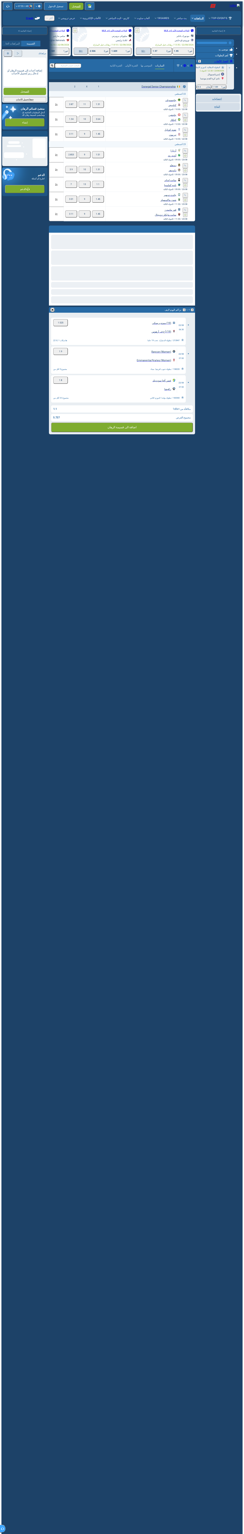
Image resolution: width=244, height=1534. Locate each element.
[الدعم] (8, 6)
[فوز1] (98, 110)
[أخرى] (57, 78)
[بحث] (52, 65)
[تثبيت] (185, 106)
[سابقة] (199, 59)
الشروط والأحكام (37, 103)
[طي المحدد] (203, 110)
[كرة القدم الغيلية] (185, 65)
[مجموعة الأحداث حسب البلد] (198, 110)
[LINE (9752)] (191, 65)
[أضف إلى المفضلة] (137, 30)
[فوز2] (71, 110)
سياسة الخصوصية (12, 103)
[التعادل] (85, 110)
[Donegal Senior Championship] (178, 65)
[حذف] (52, 315)
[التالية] (184, 315)
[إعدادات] (38, 6)
